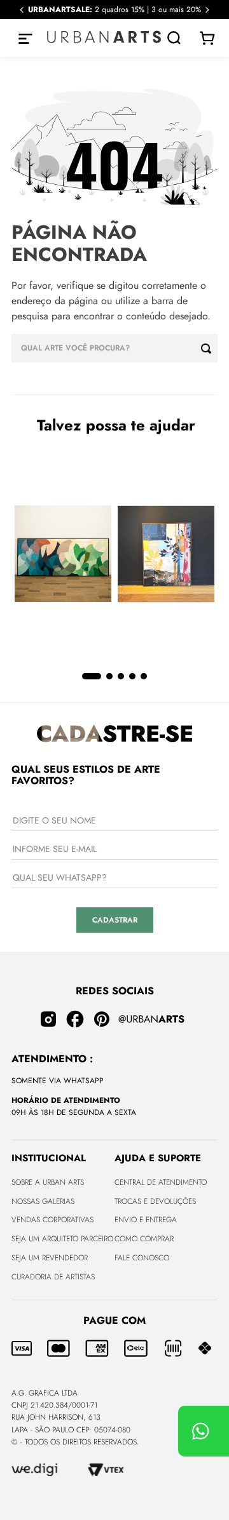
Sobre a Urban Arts (47, 1182)
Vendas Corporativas (52, 1219)
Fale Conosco (141, 1257)
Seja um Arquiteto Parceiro (62, 1238)
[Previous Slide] (22, 9)
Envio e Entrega (145, 1219)
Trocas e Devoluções (155, 1201)
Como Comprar (144, 1238)
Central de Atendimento (160, 1182)
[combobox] (114, 348)
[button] (91, 676)
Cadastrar (114, 920)
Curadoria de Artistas (53, 1277)
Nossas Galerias (42, 1201)
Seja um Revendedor (49, 1257)
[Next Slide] (207, 9)
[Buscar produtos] (209, 348)
